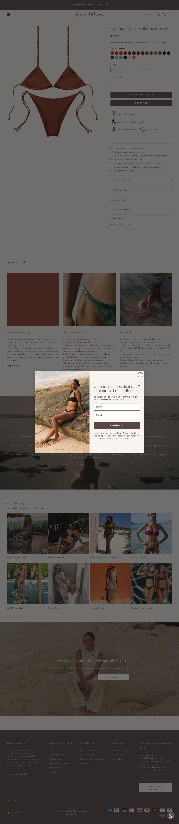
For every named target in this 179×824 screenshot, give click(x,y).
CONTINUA (116, 425)
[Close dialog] (140, 374)
